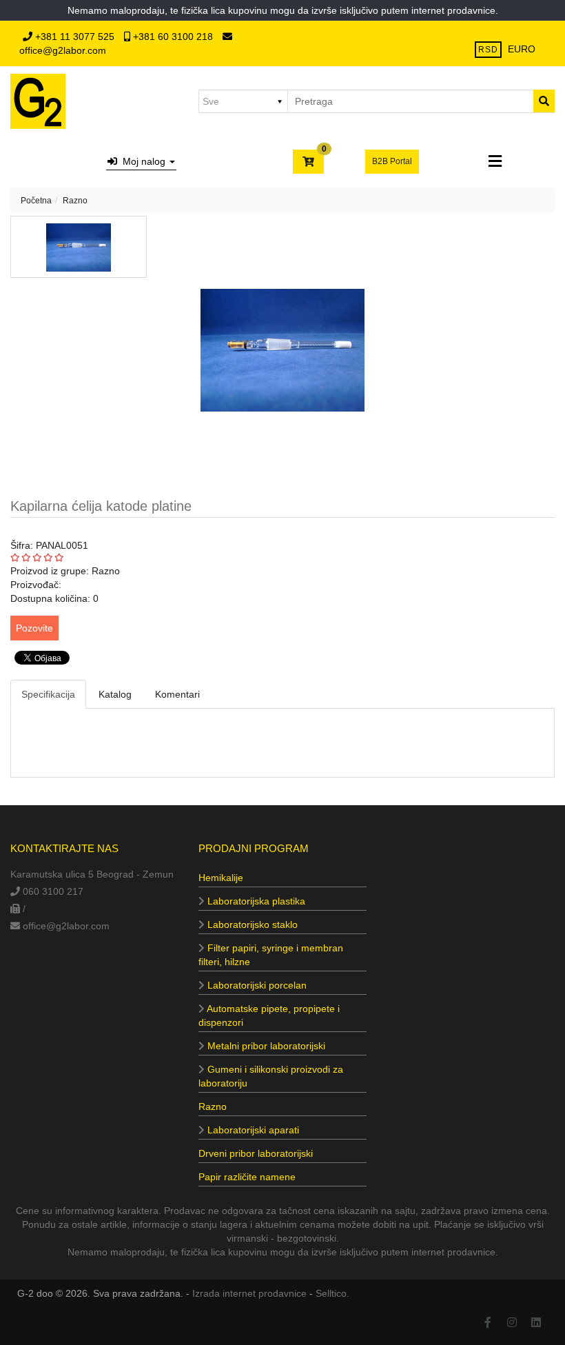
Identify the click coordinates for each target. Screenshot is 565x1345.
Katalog (115, 694)
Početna (36, 200)
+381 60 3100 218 (173, 36)
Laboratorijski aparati (252, 1129)
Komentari (177, 694)
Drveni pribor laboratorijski (255, 1153)
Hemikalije (220, 877)
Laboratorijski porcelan (256, 985)
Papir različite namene (247, 1176)
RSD (488, 49)
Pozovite (34, 628)
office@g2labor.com (66, 925)
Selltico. (332, 1293)
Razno (75, 200)
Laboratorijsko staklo (251, 924)
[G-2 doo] (37, 101)
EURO (521, 48)
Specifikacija (48, 694)
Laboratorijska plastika (255, 901)
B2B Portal (392, 161)
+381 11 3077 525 (74, 36)
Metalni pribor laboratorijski (265, 1045)
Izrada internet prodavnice (249, 1293)
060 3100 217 (51, 891)
